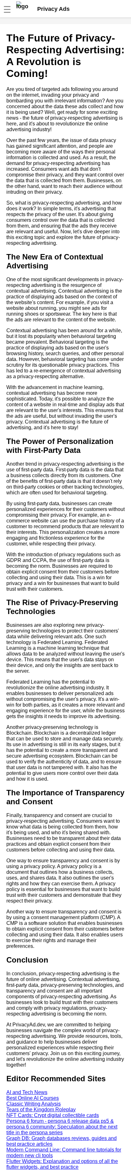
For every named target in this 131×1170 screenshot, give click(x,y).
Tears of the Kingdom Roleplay (41, 1109)
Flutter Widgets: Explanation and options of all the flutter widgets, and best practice (62, 1164)
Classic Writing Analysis (33, 1103)
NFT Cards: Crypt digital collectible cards (52, 1115)
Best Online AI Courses (32, 1098)
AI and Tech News (26, 1092)
